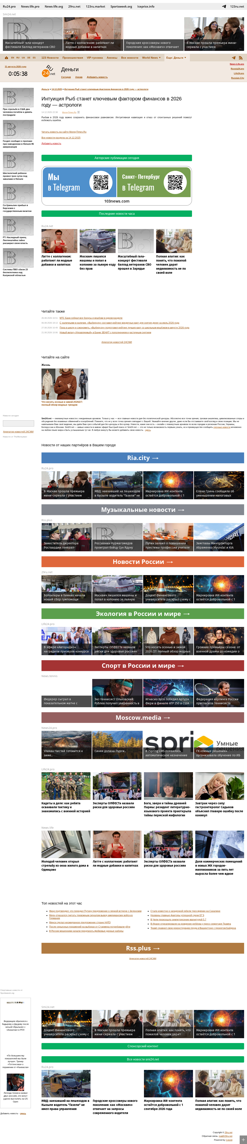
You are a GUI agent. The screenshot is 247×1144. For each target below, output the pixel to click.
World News (150, 57)
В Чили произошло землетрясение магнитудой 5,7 (178, 919)
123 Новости (50, 57)
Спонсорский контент (143, 1046)
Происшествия (73, 57)
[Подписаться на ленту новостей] (240, 57)
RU (17, 57)
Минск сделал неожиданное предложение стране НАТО (80, 922)
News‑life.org (54, 6)
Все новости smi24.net (143, 1059)
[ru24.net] (48, 71)
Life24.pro (239, 73)
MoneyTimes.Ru (69, 112)
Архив (78, 77)
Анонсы (112, 57)
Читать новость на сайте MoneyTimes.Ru (63, 132)
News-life (47, 827)
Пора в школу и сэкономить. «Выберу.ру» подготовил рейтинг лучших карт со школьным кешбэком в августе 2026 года (124, 327)
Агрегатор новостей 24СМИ (18, 431)
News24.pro (49, 728)
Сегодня (66, 77)
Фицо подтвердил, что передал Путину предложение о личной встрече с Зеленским (95, 911)
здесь (148, 430)
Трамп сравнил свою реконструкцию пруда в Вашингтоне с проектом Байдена (193, 928)
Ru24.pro (9, 6)
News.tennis (49, 676)
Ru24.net (47, 226)
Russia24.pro (237, 69)
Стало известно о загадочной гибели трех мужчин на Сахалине (185, 911)
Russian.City (237, 78)
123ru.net (237, 6)
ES (34, 57)
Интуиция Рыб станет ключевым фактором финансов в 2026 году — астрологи (106, 89)
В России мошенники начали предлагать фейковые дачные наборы (86, 931)
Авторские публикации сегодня (117, 158)
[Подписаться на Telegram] (224, 6)
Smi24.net (9, 14)
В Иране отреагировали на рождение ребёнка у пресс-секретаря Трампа (191, 924)
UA (23, 57)
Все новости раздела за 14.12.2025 (60, 137)
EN (12, 57)
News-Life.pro (237, 64)
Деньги (45, 89)
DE (28, 57)
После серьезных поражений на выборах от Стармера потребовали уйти (89, 926)
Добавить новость (97, 77)
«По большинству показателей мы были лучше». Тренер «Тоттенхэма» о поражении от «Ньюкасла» (16, 1061)
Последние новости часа (117, 213)
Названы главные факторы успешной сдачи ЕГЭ (177, 915)
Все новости (129, 57)
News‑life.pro (30, 6)
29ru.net (74, 6)
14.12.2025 (57, 89)
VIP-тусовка (95, 57)
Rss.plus (46, 520)
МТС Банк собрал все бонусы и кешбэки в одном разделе (91, 318)
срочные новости (221, 427)
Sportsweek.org (121, 6)
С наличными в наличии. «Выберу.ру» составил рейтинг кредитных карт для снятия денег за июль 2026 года (119, 322)
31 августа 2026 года (15, 66)
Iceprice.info (145, 6)
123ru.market (95, 6)
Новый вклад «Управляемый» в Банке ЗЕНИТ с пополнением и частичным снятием (105, 332)
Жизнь (45, 364)
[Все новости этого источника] (78, 112)
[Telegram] (233, 57)
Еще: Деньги (174, 57)
